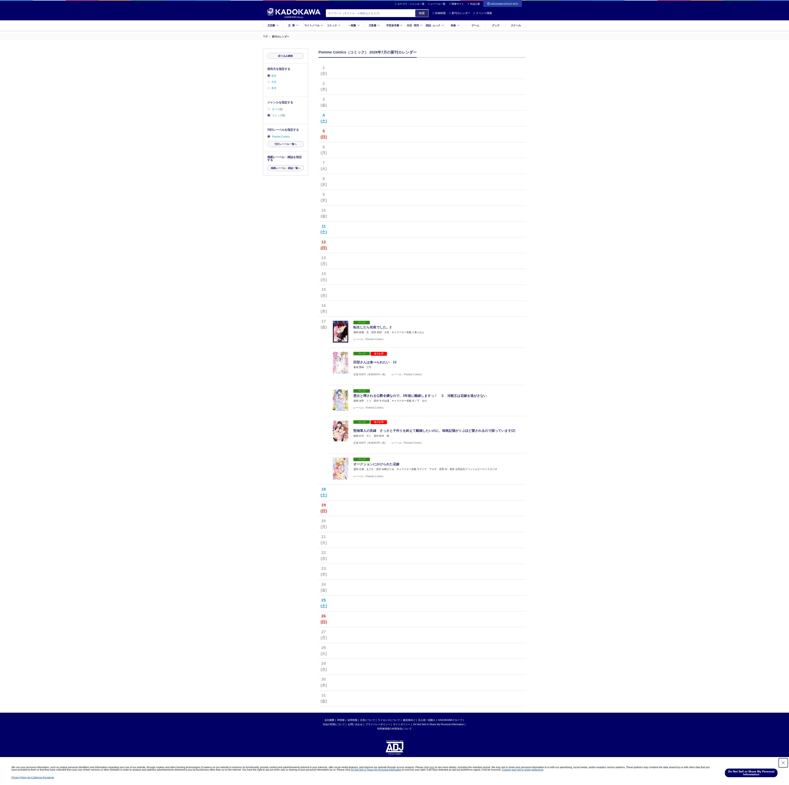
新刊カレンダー (461, 13)
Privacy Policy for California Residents (33, 777)
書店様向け (409, 720)
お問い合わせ (355, 724)
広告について (367, 720)
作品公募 (475, 3)
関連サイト (458, 3)
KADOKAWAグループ (450, 720)
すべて (275, 109)
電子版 (377, 353)
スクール (516, 25)
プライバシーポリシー (378, 724)
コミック (277, 115)
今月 (273, 82)
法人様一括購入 (426, 720)
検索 (422, 13)
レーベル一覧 (438, 3)
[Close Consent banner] (783, 762)
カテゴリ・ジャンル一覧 (410, 3)
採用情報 (352, 720)
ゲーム (475, 25)
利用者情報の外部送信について (394, 728)
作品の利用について (334, 724)
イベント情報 (484, 13)
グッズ (495, 25)
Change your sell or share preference (522, 770)
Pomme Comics (281, 136)
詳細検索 (440, 13)
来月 (273, 88)
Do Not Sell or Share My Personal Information (438, 724)
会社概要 (329, 720)
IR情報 (341, 720)
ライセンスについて (389, 720)
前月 (273, 75)
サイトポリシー (401, 724)
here (432, 767)
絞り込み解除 (285, 55)
